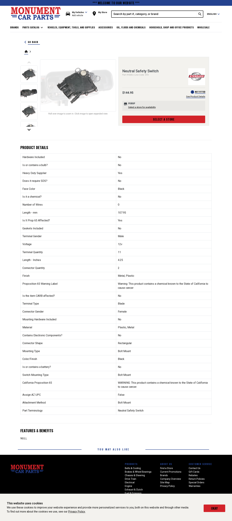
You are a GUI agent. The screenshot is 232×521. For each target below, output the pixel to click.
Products (131, 464)
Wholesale (203, 27)
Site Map (165, 482)
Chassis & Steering (135, 475)
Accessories (106, 27)
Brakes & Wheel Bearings (138, 471)
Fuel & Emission (133, 493)
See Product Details (195, 96)
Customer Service (200, 464)
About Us (166, 464)
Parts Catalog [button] (33, 27)
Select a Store (164, 119)
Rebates (193, 475)
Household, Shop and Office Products (171, 27)
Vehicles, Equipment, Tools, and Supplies (71, 27)
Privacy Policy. (76, 511)
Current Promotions (170, 471)
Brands (14, 27)
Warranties (194, 486)
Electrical (130, 482)
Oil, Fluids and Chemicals (131, 27)
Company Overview (170, 479)
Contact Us (194, 468)
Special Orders (196, 482)
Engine (128, 486)
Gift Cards (194, 471)
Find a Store (166, 468)
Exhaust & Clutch (134, 489)
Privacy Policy (167, 486)
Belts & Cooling (133, 468)
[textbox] (154, 14)
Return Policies (197, 479)
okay (214, 508)
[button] (77, 14)
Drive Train (130, 479)
